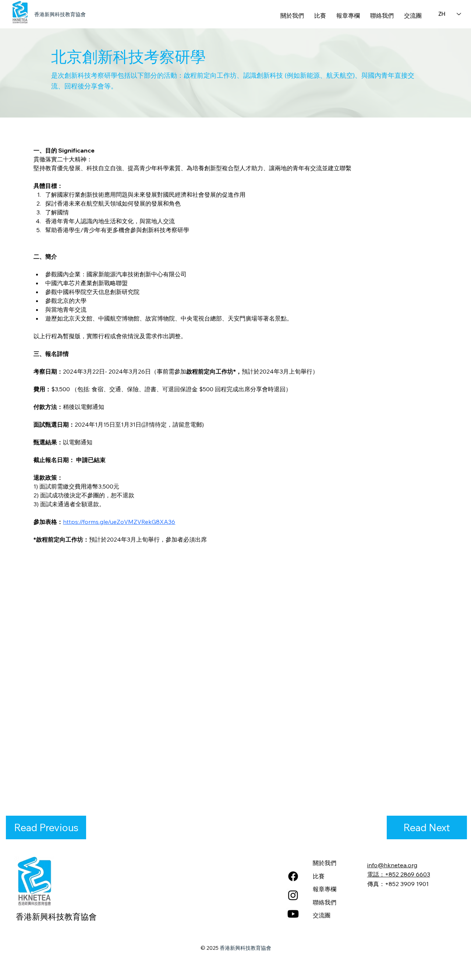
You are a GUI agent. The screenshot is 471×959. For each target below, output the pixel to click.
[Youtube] (293, 913)
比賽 (319, 876)
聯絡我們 (324, 902)
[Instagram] (293, 895)
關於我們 (324, 863)
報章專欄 (324, 889)
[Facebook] (293, 876)
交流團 (321, 915)
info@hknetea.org (392, 865)
